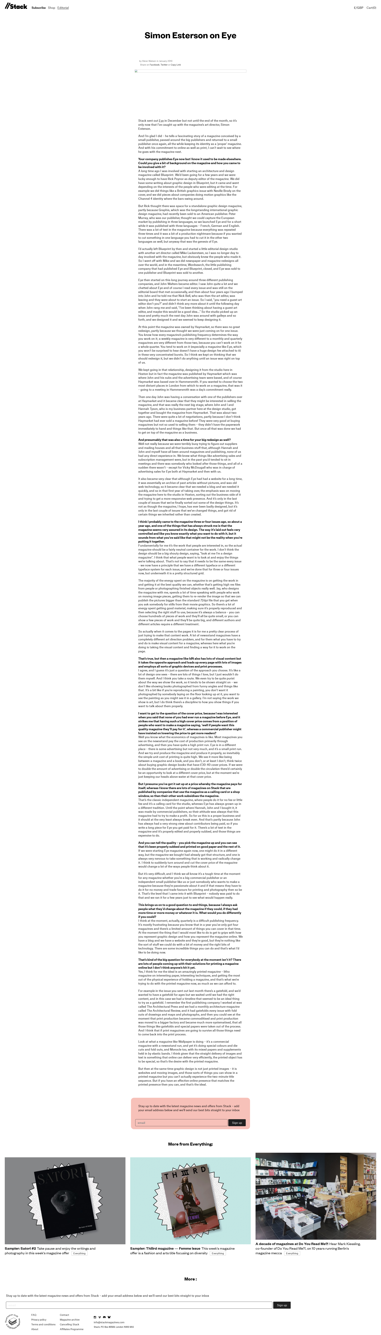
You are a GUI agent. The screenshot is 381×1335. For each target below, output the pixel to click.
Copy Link (176, 64)
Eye (161, 120)
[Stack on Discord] (104, 1317)
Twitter (164, 64)
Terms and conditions (43, 1324)
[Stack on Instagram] (95, 1317)
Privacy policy (38, 1319)
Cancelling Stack (69, 1324)
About (34, 1329)
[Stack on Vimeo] (99, 1317)
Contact (64, 1314)
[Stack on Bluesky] (109, 1317)
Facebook (155, 64)
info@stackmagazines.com (109, 1322)
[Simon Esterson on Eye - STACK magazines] (15, 5)
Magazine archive (70, 1319)
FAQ (33, 1314)
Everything (79, 1253)
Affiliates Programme (71, 1329)
